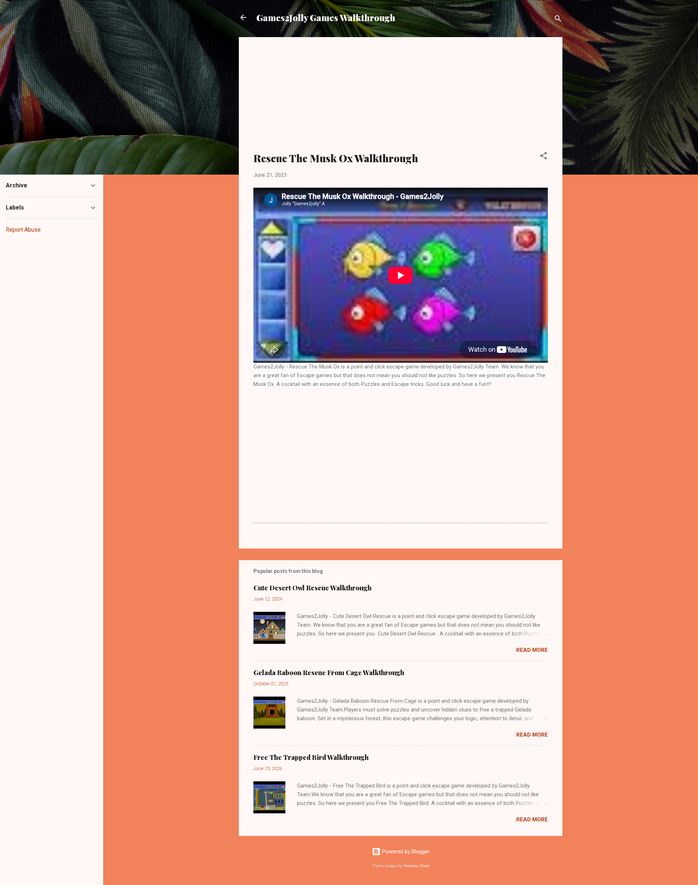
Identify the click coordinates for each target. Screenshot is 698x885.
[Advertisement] (401, 99)
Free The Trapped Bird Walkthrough (311, 757)
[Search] (558, 20)
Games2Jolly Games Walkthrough (325, 17)
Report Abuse (23, 229)
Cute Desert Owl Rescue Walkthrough (312, 587)
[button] (543, 157)
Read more (532, 650)
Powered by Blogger (405, 851)
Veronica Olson (417, 866)
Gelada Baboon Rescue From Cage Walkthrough (328, 672)
